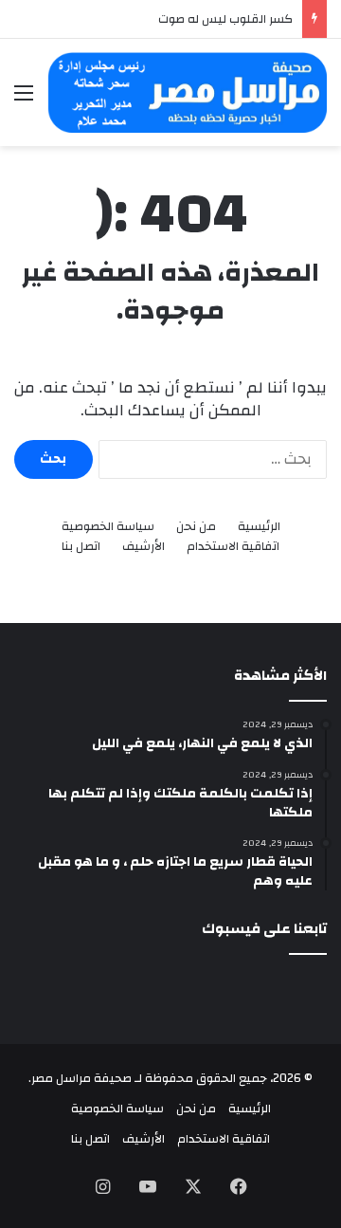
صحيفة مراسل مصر (81, 1078)
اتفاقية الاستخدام (233, 547)
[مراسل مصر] (187, 92)
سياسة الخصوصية (108, 527)
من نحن (196, 527)
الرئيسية (259, 527)
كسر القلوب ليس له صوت (225, 19)
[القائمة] (23, 100)
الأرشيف (143, 547)
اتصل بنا (81, 547)
